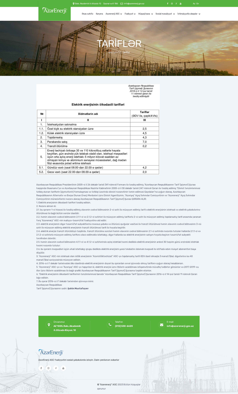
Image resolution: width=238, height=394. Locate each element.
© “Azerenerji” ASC (107, 384)
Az (194, 3)
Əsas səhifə (87, 14)
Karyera (99, 14)
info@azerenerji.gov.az (134, 3)
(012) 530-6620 (124, 326)
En (198, 3)
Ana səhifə (114, 52)
